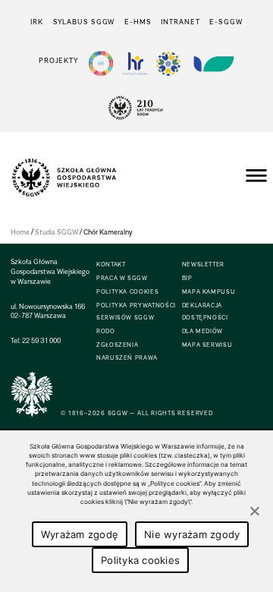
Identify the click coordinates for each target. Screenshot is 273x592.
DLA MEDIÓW (202, 331)
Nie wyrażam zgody (192, 534)
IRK (36, 21)
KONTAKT (110, 264)
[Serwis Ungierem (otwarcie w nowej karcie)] (212, 63)
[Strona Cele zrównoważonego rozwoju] (101, 63)
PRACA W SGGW (122, 278)
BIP (187, 278)
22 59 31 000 (41, 340)
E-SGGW (225, 21)
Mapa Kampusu (209, 291)
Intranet (180, 21)
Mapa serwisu (207, 345)
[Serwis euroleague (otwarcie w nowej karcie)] (168, 63)
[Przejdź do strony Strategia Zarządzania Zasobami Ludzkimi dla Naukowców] (135, 63)
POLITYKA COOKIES (127, 291)
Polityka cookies (140, 560)
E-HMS (137, 21)
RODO (105, 331)
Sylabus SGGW (84, 21)
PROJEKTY (59, 60)
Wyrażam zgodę (79, 534)
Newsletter (203, 264)
